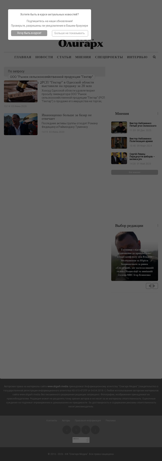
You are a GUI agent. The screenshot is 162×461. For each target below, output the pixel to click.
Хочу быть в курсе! (29, 33)
